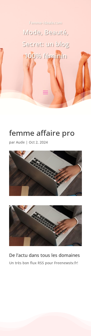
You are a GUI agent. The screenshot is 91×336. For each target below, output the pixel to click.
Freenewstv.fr (65, 262)
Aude (20, 142)
